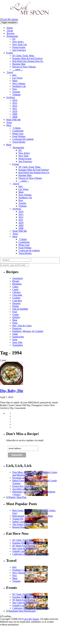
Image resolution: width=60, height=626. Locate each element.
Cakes (15, 286)
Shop (8, 125)
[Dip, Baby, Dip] (11, 384)
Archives (10, 97)
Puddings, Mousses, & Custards (27, 331)
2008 (14, 117)
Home (9, 27)
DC (14, 39)
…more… (17, 69)
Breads (15, 281)
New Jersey (18, 41)
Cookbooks (18, 130)
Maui (14, 80)
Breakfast (17, 284)
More (8, 144)
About (9, 30)
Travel (9, 72)
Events (9, 52)
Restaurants (12, 36)
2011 (14, 108)
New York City (19, 44)
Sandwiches (18, 336)
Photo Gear (17, 133)
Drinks (15, 306)
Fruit (14, 311)
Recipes (10, 33)
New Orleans (18, 83)
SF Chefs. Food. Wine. (23, 55)
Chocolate (17, 295)
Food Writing (18, 136)
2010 (14, 111)
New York (23, 155)
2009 (14, 114)
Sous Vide (17, 342)
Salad (15, 334)
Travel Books (18, 142)
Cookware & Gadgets (23, 139)
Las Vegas (17, 78)
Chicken (16, 292)
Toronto (16, 91)
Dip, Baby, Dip (11, 391)
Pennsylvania (18, 47)
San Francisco (19, 50)
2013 (14, 103)
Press (9, 122)
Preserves (17, 328)
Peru (14, 89)
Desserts (16, 303)
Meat (14, 320)
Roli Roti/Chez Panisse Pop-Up (27, 61)
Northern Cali (19, 86)
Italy (14, 75)
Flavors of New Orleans (24, 66)
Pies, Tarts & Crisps (22, 325)
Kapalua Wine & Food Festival (27, 58)
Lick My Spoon (31, 619)
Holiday (16, 317)
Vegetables (17, 345)
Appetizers (17, 278)
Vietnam (16, 94)
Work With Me (13, 119)
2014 (14, 100)
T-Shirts (16, 128)
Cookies (16, 297)
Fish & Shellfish (20, 309)
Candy (15, 289)
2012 (14, 105)
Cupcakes (17, 300)
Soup (14, 339)
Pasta (14, 323)
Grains (15, 314)
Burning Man (18, 64)
